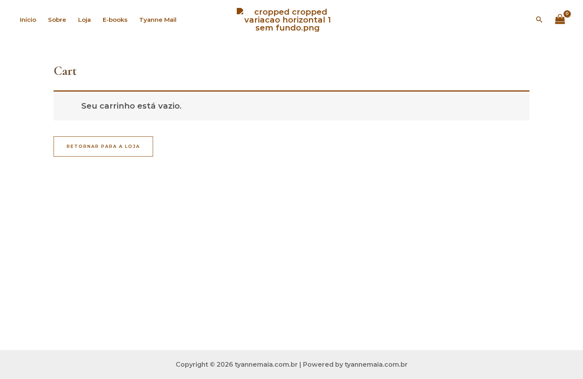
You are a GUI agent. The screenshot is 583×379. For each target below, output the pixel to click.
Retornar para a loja (103, 146)
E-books (115, 19)
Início (28, 19)
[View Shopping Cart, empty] (560, 20)
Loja (84, 19)
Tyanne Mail (157, 19)
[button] (539, 20)
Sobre (57, 19)
